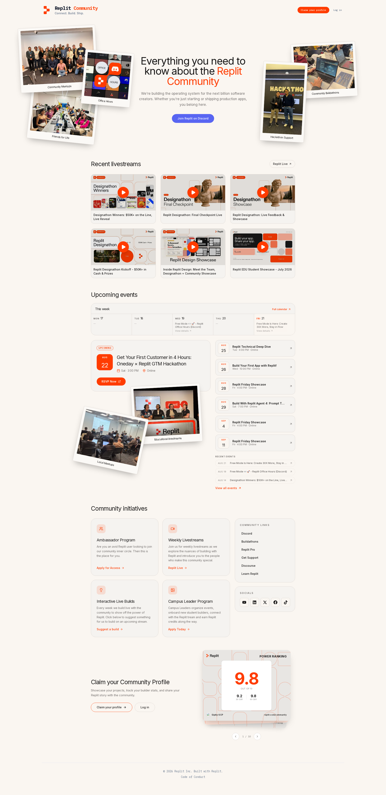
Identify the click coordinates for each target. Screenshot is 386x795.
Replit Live (280, 164)
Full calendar (279, 309)
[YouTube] (244, 602)
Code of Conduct (193, 777)
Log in (145, 707)
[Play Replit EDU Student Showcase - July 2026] (262, 247)
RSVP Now (109, 381)
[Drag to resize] (356, 95)
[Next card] (257, 736)
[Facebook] (275, 602)
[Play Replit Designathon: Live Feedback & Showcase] (262, 192)
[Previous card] (235, 736)
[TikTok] (285, 602)
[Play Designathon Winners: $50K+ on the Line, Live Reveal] (123, 192)
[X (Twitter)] (265, 602)
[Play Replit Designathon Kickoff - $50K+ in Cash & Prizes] (123, 247)
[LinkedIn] (254, 602)
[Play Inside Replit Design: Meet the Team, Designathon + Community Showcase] (193, 247)
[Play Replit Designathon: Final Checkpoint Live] (193, 192)
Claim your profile (109, 707)
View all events (226, 488)
